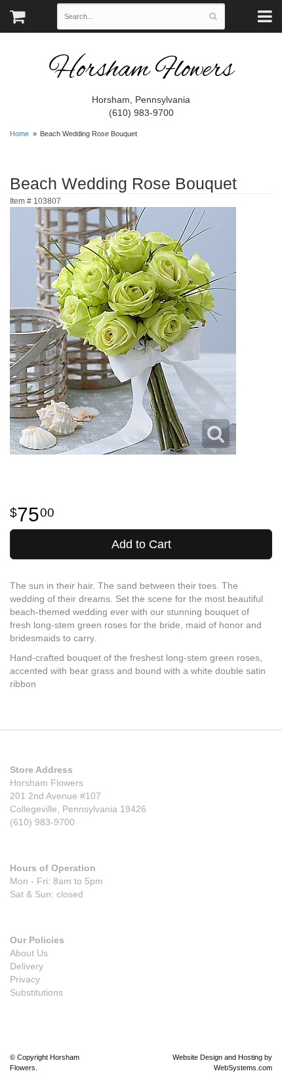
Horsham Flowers (141, 70)
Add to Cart (141, 544)
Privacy (25, 979)
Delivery (26, 966)
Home (19, 134)
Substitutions (36, 992)
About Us (29, 953)
